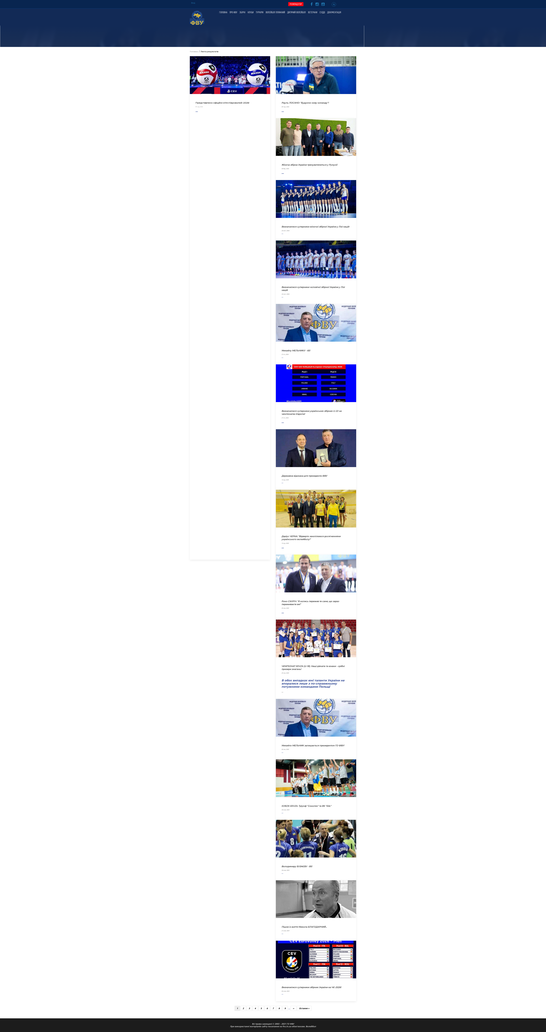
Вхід (193, 3)
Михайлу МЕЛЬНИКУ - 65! (296, 350)
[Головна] (197, 17)
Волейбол (311, 1026)
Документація (334, 12)
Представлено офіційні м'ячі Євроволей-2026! (222, 102)
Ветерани (312, 12)
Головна (223, 12)
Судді (322, 12)
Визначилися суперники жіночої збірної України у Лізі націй (315, 226)
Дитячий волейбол (296, 12)
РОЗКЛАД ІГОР (296, 4)
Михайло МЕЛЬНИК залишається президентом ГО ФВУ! (313, 745)
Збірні (242, 12)
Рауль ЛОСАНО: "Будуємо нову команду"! (305, 102)
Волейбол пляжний (275, 12)
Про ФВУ (233, 12)
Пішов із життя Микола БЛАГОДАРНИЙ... (304, 926)
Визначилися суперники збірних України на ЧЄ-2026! (311, 987)
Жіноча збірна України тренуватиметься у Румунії (309, 164)
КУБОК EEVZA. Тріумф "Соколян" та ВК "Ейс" (306, 806)
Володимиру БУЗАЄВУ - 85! (297, 866)
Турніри (259, 12)
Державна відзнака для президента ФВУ (304, 475)
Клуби (251, 12)
